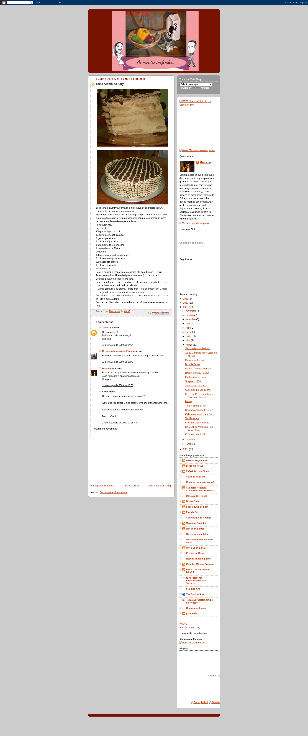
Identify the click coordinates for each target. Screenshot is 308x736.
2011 (186, 299)
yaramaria (191, 613)
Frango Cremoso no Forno (198, 368)
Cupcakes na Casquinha (197, 390)
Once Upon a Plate (196, 548)
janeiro (189, 444)
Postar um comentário (105, 429)
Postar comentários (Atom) (113, 492)
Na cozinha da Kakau (197, 534)
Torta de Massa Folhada (197, 348)
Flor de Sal (192, 512)
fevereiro (191, 439)
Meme (188, 401)
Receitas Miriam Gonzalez (200, 564)
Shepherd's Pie (193, 381)
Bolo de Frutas (192, 364)
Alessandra (108, 368)
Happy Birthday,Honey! (197, 373)
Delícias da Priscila (196, 496)
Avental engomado (196, 460)
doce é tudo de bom (197, 507)
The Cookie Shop (195, 594)
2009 (186, 307)
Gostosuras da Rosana (198, 518)
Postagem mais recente (102, 485)
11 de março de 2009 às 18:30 (117, 385)
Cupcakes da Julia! (195, 434)
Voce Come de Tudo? (196, 385)
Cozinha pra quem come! (200, 482)
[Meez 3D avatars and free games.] (197, 150)
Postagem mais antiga (160, 485)
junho (189, 332)
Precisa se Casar (195, 553)
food (193, 627)
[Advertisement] (115, 458)
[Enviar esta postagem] (149, 312)
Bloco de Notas (194, 466)
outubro (190, 315)
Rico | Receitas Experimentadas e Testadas (196, 581)
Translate (204, 88)
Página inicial (132, 485)
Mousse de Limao (194, 360)
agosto (190, 323)
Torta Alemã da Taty (195, 406)
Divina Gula (192, 501)
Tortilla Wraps (192, 418)
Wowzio (183, 624)
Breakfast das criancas (197, 422)
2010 (186, 303)
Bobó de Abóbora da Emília (199, 410)
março (189, 345)
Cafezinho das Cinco (197, 471)
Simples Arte (193, 589)
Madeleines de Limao (196, 377)
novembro (191, 311)
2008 (186, 449)
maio (189, 336)
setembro (191, 319)
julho (188, 328)
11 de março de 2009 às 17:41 (117, 362)
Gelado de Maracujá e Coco (199, 414)
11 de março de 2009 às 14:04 (117, 345)
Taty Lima (107, 327)
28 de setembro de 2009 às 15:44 (119, 422)
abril (188, 340)
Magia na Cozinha (196, 523)
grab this (183, 627)
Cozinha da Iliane (195, 477)
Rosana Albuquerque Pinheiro (118, 351)
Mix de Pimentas (195, 529)
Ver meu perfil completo (195, 223)
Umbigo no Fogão (196, 608)
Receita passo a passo (198, 559)
